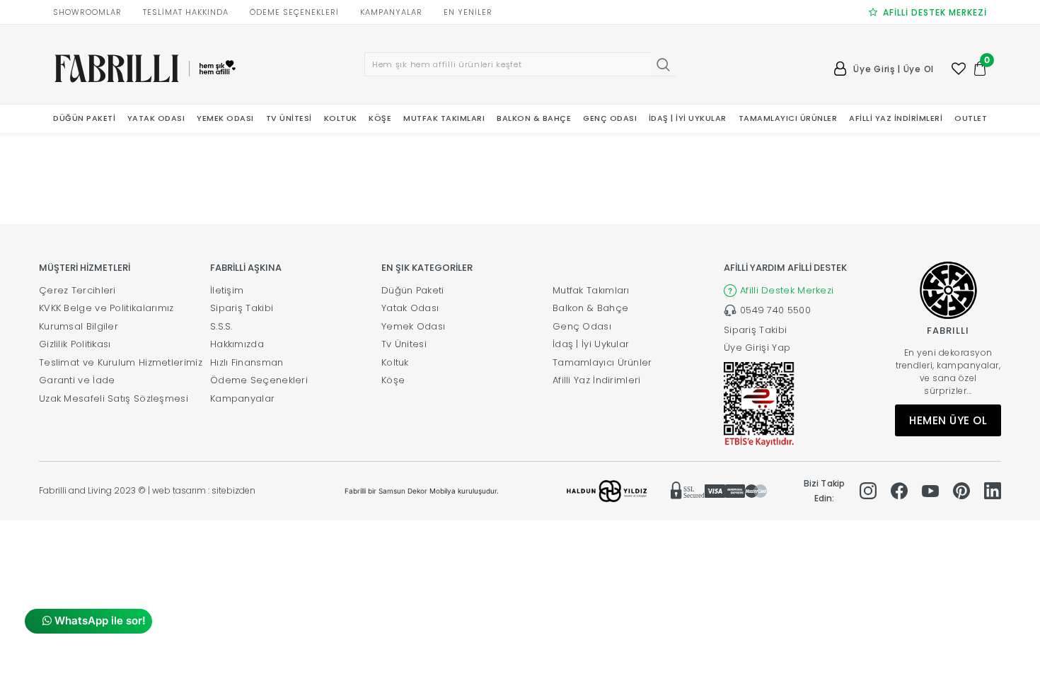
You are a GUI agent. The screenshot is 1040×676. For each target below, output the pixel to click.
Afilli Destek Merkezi (786, 290)
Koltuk (395, 362)
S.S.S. (221, 326)
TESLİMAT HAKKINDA (186, 12)
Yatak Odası (410, 308)
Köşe (393, 380)
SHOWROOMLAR (87, 12)
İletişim (226, 290)
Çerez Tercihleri (77, 290)
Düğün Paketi (412, 290)
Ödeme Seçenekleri (259, 380)
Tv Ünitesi (404, 344)
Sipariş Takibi (241, 308)
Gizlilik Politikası (75, 344)
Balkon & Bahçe (590, 308)
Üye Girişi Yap (757, 347)
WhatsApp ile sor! (99, 620)
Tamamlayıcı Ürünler (602, 362)
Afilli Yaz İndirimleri (597, 380)
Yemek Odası (413, 326)
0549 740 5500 (775, 310)
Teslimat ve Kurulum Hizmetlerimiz (120, 362)
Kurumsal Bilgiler (78, 326)
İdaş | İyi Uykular (591, 344)
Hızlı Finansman (247, 362)
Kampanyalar (242, 398)
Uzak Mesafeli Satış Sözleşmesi (113, 398)
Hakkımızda (237, 344)
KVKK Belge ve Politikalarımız (106, 308)
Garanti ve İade (77, 380)
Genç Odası (582, 326)
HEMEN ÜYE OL (948, 420)
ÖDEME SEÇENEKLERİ (294, 12)
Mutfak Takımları (591, 290)
